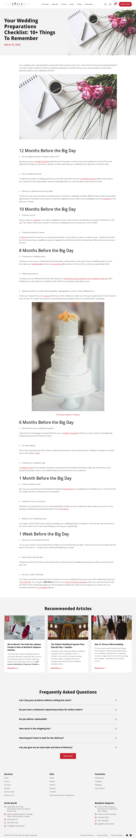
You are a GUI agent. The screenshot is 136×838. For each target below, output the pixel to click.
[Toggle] (116, 700)
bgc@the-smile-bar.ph (106, 824)
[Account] (110, 4)
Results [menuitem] (55, 4)
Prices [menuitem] (63, 4)
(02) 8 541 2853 (103, 817)
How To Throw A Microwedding (109, 644)
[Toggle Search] (105, 4)
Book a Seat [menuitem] (9, 792)
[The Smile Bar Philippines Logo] (17, 4)
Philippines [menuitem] (99, 778)
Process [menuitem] (45, 4)
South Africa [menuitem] (100, 788)
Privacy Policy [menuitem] (102, 835)
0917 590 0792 (12, 823)
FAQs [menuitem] (79, 4)
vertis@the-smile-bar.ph (16, 826)
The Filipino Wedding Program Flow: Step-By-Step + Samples (68, 645)
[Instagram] (131, 835)
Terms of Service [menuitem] (87, 835)
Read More (12, 668)
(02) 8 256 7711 (12, 820)
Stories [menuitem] (52, 785)
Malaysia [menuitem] (98, 785)
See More (68, 756)
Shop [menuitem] (72, 4)
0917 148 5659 (103, 821)
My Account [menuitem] (9, 795)
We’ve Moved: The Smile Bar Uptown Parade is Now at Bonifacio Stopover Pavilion (24, 647)
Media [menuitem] (52, 781)
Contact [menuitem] (53, 792)
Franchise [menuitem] (89, 4)
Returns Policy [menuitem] (117, 835)
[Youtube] (127, 835)
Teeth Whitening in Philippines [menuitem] (62, 795)
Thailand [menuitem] (98, 781)
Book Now (125, 4)
